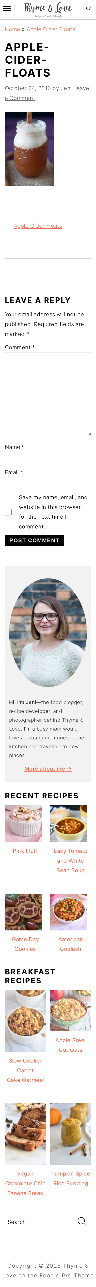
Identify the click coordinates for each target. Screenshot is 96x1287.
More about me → (48, 768)
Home (12, 29)
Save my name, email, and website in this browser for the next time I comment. (53, 512)
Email (14, 472)
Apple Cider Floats (51, 29)
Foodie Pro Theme (67, 1275)
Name (15, 447)
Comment (20, 347)
